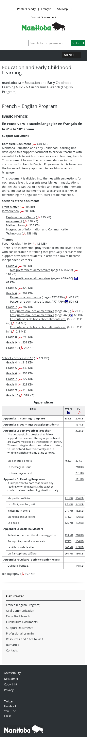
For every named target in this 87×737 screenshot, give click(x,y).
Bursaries (12, 645)
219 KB (69, 510)
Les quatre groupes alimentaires (32, 311)
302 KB (79, 430)
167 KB (79, 424)
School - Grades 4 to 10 (17, 358)
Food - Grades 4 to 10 (16, 243)
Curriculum (37, 87)
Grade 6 (11, 293)
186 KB (79, 553)
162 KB (79, 510)
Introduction (10, 211)
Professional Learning (20, 633)
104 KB (79, 541)
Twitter (9, 701)
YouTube (10, 711)
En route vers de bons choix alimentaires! (38, 319)
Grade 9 (11, 342)
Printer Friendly (26, 9)
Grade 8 (11, 337)
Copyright (10, 684)
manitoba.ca (11, 82)
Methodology (15, 225)
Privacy (9, 690)
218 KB (79, 467)
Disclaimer (11, 679)
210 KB (79, 535)
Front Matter (10, 207)
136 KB (79, 516)
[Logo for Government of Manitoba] (43, 29)
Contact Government (43, 17)
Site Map (62, 9)
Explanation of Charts (20, 217)
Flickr (7, 716)
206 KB (79, 418)
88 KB (68, 418)
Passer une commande (25, 297)
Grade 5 (11, 288)
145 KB (79, 547)
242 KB (79, 504)
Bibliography (10, 574)
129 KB (69, 523)
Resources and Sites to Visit (24, 639)
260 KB (79, 498)
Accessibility (12, 673)
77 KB (68, 516)
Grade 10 (12, 348)
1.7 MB (69, 504)
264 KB (69, 553)
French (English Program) (23, 605)
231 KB (79, 473)
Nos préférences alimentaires (30, 270)
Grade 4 (11, 266)
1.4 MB (69, 498)
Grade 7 (11, 307)
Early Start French (18, 616)
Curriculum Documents (22, 622)
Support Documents (19, 628)
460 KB (69, 547)
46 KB (68, 460)
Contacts (12, 650)
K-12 (22, 87)
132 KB (79, 523)
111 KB (79, 479)
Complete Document (16, 144)
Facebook (10, 706)
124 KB (69, 535)
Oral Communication (20, 610)
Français (46, 9)
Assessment (14, 221)
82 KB (78, 460)
